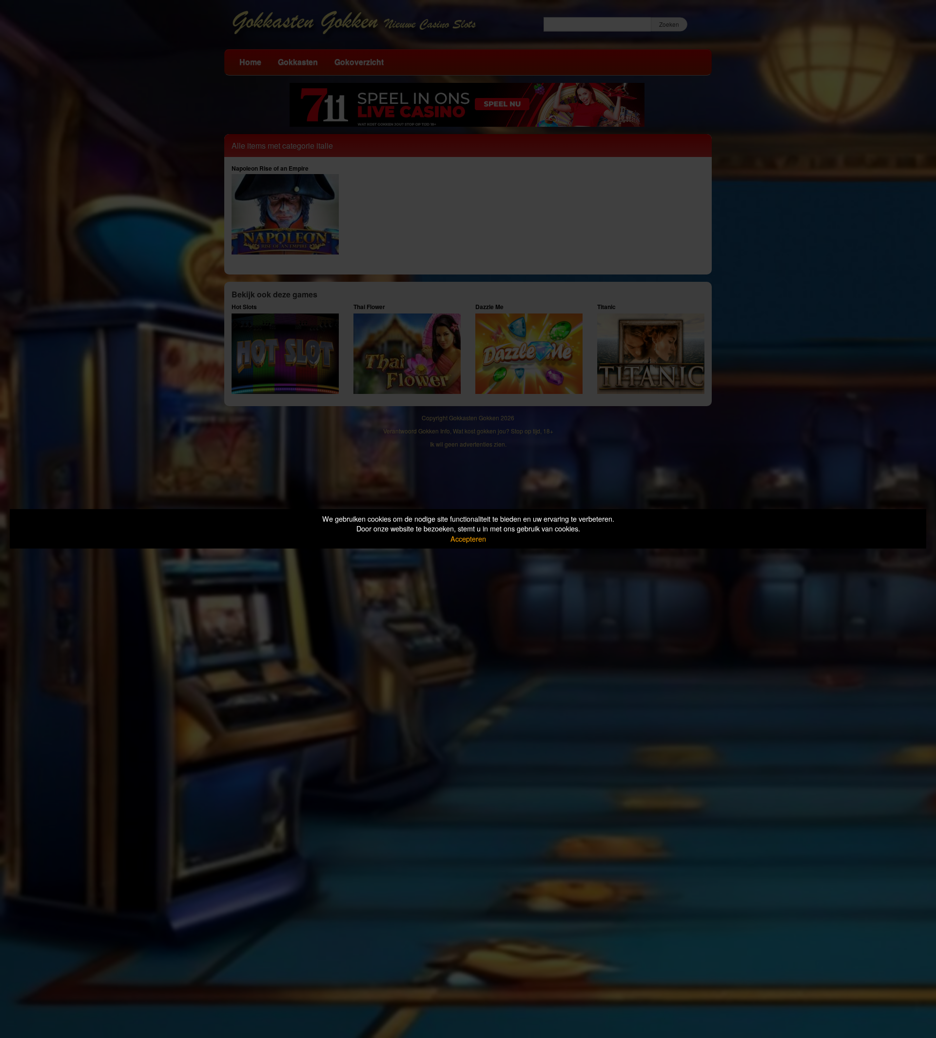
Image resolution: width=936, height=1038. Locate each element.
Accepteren (468, 538)
